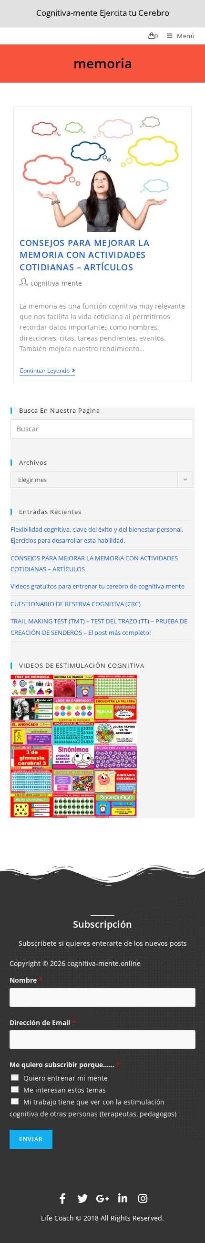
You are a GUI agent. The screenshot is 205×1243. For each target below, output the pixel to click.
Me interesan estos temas (64, 1089)
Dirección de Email (43, 1022)
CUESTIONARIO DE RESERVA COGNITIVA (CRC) (75, 604)
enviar (31, 1139)
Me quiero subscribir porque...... (65, 1064)
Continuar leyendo (45, 371)
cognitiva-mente (56, 283)
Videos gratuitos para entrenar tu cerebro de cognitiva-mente (97, 586)
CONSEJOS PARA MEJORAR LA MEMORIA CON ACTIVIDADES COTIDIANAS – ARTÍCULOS (84, 254)
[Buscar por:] (101, 428)
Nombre (26, 980)
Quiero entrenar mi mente (65, 1077)
